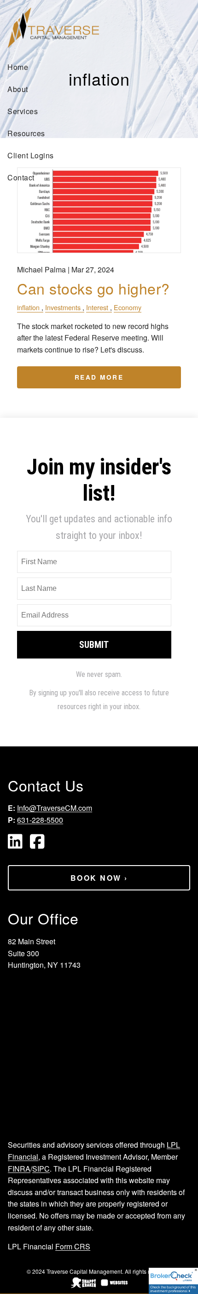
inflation (28, 307)
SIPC (41, 1168)
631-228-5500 (40, 820)
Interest (97, 307)
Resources (26, 133)
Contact (21, 177)
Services (22, 111)
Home (17, 67)
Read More (99, 377)
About (17, 89)
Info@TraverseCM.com (54, 808)
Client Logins (30, 155)
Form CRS (72, 1246)
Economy (127, 307)
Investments (63, 307)
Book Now (99, 877)
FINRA (19, 1168)
